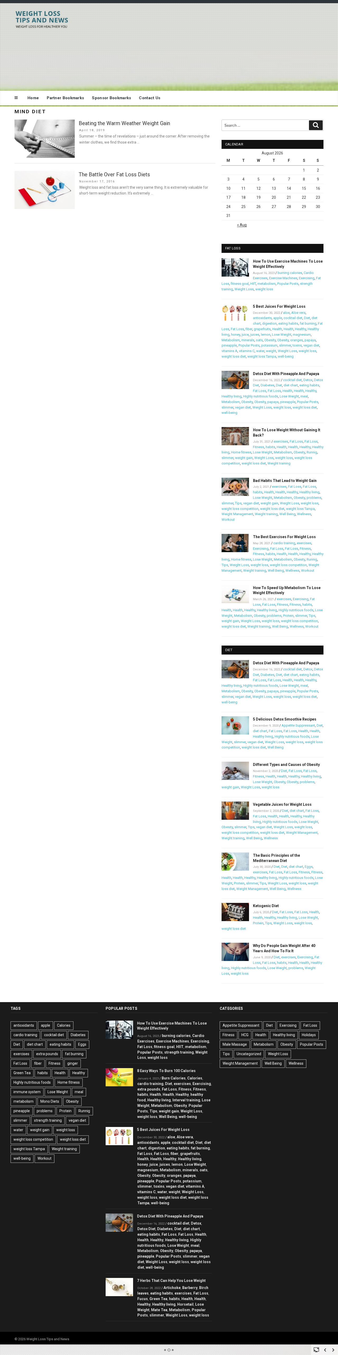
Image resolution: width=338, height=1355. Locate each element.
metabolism (266, 284)
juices (254, 335)
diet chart (291, 385)
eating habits (288, 323)
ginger (72, 1063)
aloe (286, 313)
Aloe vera (298, 313)
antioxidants (262, 318)
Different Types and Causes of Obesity (286, 764)
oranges (296, 340)
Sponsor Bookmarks (111, 98)
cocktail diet (293, 318)
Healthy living (232, 396)
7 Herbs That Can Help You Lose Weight (171, 1280)
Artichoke (172, 1288)
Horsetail (185, 1304)
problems (314, 498)
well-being (286, 356)
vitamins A (229, 351)
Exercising (306, 278)
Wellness (304, 514)
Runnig (312, 452)
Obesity (270, 340)
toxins (297, 345)
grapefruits (262, 329)
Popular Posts (287, 284)
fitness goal (240, 284)
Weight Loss (244, 289)
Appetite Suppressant (298, 725)
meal (304, 396)
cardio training (284, 543)
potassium (269, 345)
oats (259, 340)
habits (270, 447)
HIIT (253, 284)
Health (277, 329)
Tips (238, 503)
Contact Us (149, 98)
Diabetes (267, 385)
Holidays (309, 1035)
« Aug (242, 225)
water (260, 351)
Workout (228, 520)
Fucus (142, 1299)
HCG (244, 1035)
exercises (281, 441)
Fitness (258, 447)
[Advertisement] (222, 46)
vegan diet (311, 345)
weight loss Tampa (261, 356)
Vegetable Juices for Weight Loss (282, 804)
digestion (269, 323)
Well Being (287, 514)
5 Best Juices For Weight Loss (279, 306)
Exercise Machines (283, 278)
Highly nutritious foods (260, 396)
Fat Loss (237, 329)
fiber (249, 329)
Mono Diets (49, 1101)
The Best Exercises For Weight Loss (284, 537)
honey (235, 335)
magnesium (302, 335)
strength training (48, 1120)
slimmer (285, 345)
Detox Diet (146, 1229)
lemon (265, 335)
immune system (27, 1092)
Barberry (190, 1288)
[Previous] (325, 1350)
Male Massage (235, 1044)
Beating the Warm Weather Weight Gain (124, 123)
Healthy (300, 329)
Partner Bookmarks (65, 98)
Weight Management (237, 514)
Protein (288, 616)
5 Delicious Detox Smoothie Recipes (284, 719)
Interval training (186, 1100)
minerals (247, 340)
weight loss (264, 289)
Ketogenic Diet (266, 906)
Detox (307, 380)
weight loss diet (234, 356)
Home (33, 98)
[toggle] (316, 1349)
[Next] (333, 1350)
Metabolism (231, 340)
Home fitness (241, 452)
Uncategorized (249, 1054)
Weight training (278, 463)
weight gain (244, 458)
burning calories (290, 273)
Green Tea (22, 1073)
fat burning (308, 323)
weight (271, 351)
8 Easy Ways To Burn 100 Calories (166, 1071)
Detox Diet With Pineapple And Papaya (286, 374)
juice (245, 335)
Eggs (309, 867)
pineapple (229, 345)
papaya (310, 340)
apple (277, 318)
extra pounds (47, 1054)
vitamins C (247, 351)
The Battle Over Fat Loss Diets (114, 174)
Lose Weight (281, 335)
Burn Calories (174, 1078)
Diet (307, 318)
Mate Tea (159, 1310)
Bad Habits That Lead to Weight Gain (285, 480)
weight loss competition (240, 509)
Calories (64, 1025)
